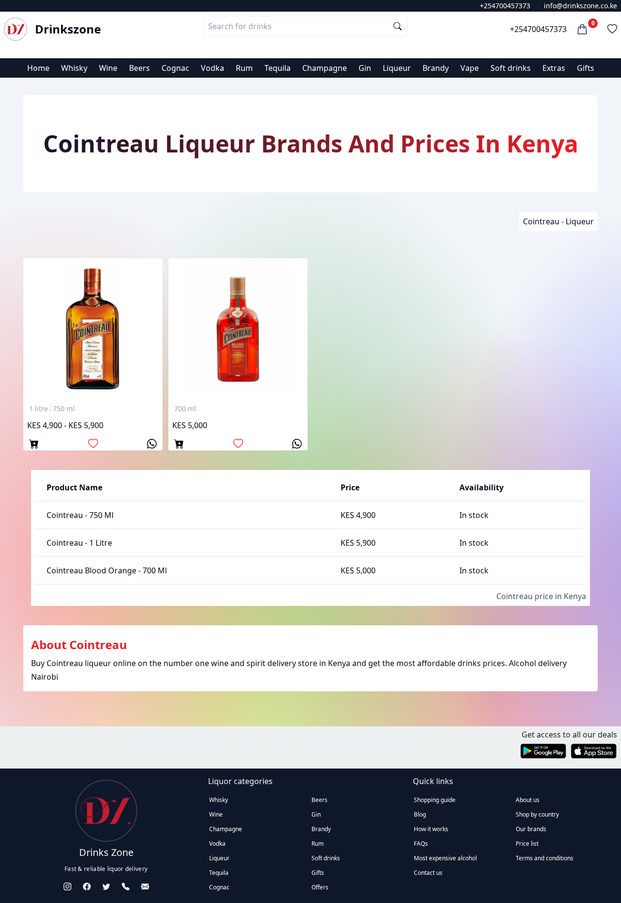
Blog (420, 814)
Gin (365, 68)
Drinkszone (68, 29)
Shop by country (537, 814)
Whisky (74, 68)
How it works (431, 829)
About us (527, 800)
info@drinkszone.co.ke (580, 5)
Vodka (212, 68)
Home (38, 68)
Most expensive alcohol (445, 858)
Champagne (324, 68)
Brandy (436, 68)
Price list (527, 843)
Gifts (585, 68)
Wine (108, 68)
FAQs (421, 843)
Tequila (277, 68)
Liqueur (397, 68)
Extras (553, 68)
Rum (244, 68)
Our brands (531, 829)
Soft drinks (510, 68)
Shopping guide (435, 800)
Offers (319, 887)
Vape (469, 68)
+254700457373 (505, 5)
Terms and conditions (544, 858)
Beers (139, 68)
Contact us (428, 873)
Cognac (175, 68)
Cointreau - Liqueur (558, 221)
